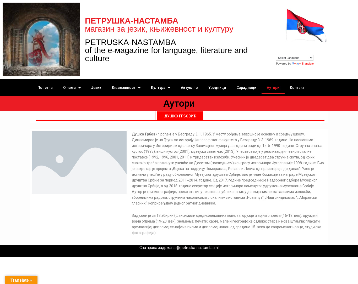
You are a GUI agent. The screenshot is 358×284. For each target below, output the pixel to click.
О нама (69, 88)
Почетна (45, 88)
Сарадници (246, 88)
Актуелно (189, 88)
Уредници (217, 88)
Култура (158, 88)
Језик (96, 88)
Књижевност (123, 88)
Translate (308, 63)
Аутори (273, 88)
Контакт (297, 88)
